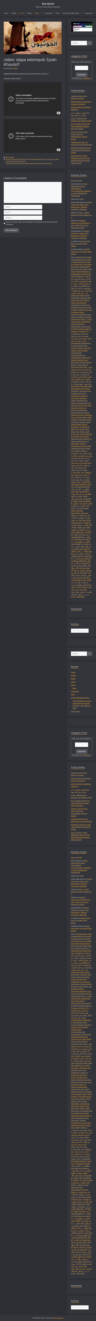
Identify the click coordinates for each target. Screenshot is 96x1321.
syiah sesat (50, 159)
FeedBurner (86, 78)
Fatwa (29, 13)
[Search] (89, 43)
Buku (74, 688)
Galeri (37, 13)
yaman (57, 159)
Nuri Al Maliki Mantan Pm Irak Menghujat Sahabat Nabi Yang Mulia (80, 126)
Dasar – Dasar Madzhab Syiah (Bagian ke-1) (81, 215)
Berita (22, 13)
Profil (57, 13)
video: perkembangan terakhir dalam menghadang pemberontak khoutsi (29, 163)
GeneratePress (58, 1318)
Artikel (14, 13)
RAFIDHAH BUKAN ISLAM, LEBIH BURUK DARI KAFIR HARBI (81, 150)
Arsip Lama (88, 13)
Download (48, 13)
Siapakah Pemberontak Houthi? (16, 161)
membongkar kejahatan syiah (36, 159)
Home (6, 13)
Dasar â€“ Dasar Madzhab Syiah (16, 159)
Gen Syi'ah (48, 3)
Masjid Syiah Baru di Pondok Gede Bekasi (80, 243)
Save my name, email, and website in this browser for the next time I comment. (32, 223)
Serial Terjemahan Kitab (71, 13)
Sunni (73, 181)
